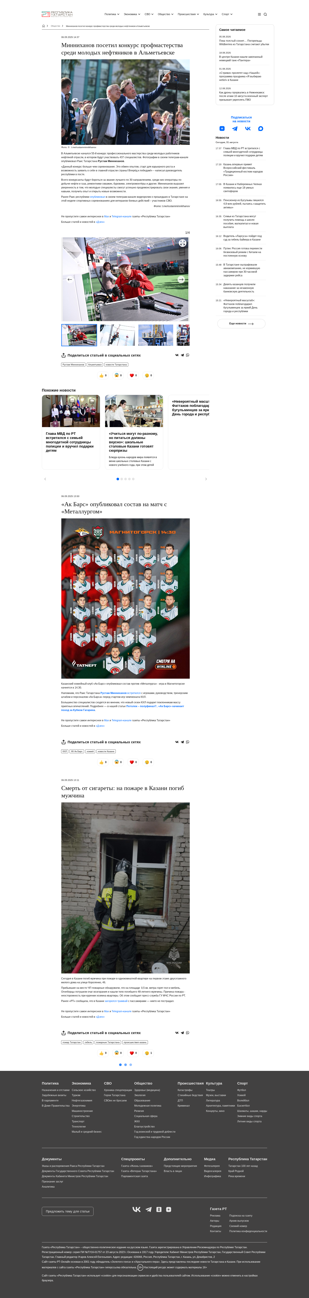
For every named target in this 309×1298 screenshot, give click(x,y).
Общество (164, 14)
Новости (222, 137)
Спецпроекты (133, 1159)
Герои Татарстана (114, 1095)
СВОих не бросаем (115, 1100)
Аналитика (48, 1186)
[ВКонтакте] (177, 355)
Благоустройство (144, 1126)
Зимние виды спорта (249, 1116)
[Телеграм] (235, 128)
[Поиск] (265, 14)
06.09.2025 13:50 (70, 496)
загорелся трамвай (116, 1001)
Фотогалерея (212, 1166)
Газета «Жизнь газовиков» (137, 1166)
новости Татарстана (116, 364)
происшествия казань (135, 1042)
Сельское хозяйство (84, 1090)
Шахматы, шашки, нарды (252, 1111)
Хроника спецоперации (118, 1090)
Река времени (236, 1176)
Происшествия (187, 14)
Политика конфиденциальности (248, 1231)
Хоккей (241, 1095)
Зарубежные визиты (54, 1095)
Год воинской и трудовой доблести (154, 1131)
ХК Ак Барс (77, 751)
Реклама (215, 1215)
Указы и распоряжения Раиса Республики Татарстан (73, 1166)
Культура (208, 14)
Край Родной (236, 1171)
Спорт (225, 14)
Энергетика (78, 1105)
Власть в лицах (173, 1171)
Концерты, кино (215, 1111)
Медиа (209, 1159)
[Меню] (259, 14)
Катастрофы (185, 1090)
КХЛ (65, 751)
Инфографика (212, 1176)
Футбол (241, 1090)
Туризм (76, 1095)
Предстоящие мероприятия (180, 1166)
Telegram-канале (121, 216)
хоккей (90, 751)
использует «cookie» (99, 1275)
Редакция (215, 1226)
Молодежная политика (147, 1105)
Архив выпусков (239, 1220)
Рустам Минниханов (73, 364)
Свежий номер (238, 1226)
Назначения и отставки (56, 1090)
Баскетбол (243, 1105)
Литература (213, 1100)
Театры (210, 1090)
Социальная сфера (145, 1116)
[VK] (136, 1209)
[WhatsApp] (187, 355)
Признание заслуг (52, 1181)
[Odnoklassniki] (159, 1209)
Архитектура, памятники (220, 1105)
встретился (120, 693)
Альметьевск (95, 364)
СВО (147, 14)
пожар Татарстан (72, 1042)
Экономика (130, 14)
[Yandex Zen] (168, 1209)
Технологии (79, 1126)
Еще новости (237, 323)
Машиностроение (82, 1111)
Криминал (184, 1105)
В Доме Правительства (56, 1105)
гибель (88, 1042)
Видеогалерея (212, 1171)
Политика (110, 14)
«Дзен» (100, 222)
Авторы (214, 1220)
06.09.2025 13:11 (70, 780)
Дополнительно (178, 1159)
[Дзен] (222, 128)
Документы (52, 1159)
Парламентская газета (134, 1176)
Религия (139, 1111)
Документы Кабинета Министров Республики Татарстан (75, 1176)
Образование (142, 1100)
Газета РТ (218, 1209)
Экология (139, 1095)
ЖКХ (137, 1121)
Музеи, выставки (216, 1095)
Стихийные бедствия (190, 1095)
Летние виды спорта (249, 1121)
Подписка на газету (240, 1215)
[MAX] (261, 128)
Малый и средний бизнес (87, 1131)
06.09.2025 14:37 (70, 37)
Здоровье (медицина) (147, 1090)
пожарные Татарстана (108, 1042)
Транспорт (78, 1121)
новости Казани (106, 751)
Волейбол (243, 1100)
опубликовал (97, 196)
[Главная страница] (57, 14)
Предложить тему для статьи (67, 1211)
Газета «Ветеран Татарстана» (139, 1171)
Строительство (81, 1116)
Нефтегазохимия (82, 1100)
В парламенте (50, 1100)
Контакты (215, 1231)
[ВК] (248, 128)
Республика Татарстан (247, 1159)
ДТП (180, 1100)
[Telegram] (182, 355)
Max (106, 216)
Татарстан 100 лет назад (243, 1166)
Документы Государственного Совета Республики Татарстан (78, 1171)
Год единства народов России (152, 1137)
